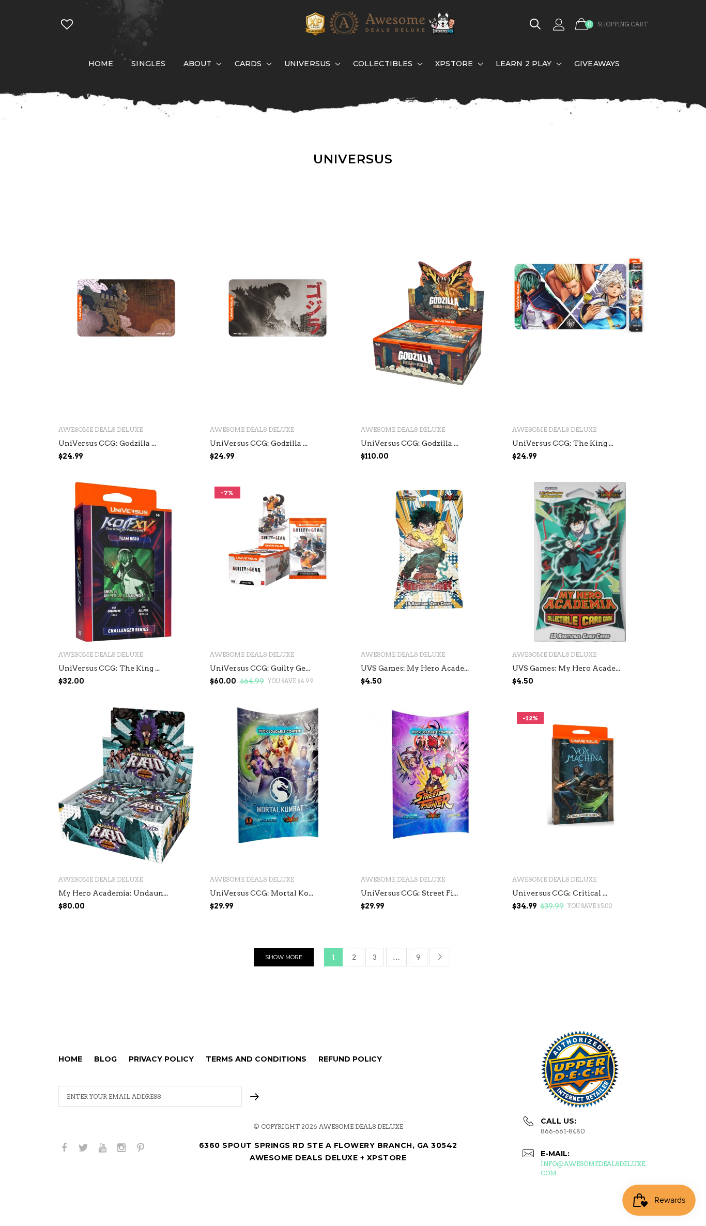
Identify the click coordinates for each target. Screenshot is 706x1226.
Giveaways (597, 63)
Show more (283, 957)
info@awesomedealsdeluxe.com (594, 1168)
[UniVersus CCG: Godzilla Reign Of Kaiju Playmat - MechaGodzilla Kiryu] (126, 337)
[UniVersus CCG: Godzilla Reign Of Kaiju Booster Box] (429, 337)
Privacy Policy (161, 1059)
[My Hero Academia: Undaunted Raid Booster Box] (126, 787)
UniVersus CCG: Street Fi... (409, 893)
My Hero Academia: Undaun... (113, 893)
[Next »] (439, 957)
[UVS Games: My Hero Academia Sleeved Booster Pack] (580, 562)
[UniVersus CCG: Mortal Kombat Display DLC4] (278, 787)
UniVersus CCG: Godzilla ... (107, 443)
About (197, 63)
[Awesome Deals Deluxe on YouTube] (102, 1148)
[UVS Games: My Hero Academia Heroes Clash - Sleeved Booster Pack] (429, 562)
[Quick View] (179, 290)
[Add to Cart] (637, 476)
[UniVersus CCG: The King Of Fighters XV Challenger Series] (126, 562)
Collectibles (382, 63)
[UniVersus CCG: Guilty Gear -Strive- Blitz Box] (278, 562)
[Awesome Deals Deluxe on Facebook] (64, 1148)
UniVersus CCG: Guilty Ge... (260, 668)
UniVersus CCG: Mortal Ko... (261, 893)
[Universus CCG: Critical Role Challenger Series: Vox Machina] (580, 787)
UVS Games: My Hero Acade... (415, 668)
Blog (105, 1059)
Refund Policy (350, 1059)
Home (100, 63)
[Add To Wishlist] (179, 270)
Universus (307, 63)
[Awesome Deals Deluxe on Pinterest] (140, 1148)
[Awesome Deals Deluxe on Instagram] (121, 1148)
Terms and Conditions (256, 1059)
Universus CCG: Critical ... (559, 893)
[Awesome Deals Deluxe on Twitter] (83, 1148)
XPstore (454, 63)
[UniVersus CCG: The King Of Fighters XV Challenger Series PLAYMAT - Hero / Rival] (580, 337)
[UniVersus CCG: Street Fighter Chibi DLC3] (429, 787)
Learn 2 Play (523, 63)
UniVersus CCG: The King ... (562, 443)
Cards (248, 63)
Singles (148, 63)
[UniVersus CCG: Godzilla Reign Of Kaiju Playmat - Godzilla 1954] (278, 337)
